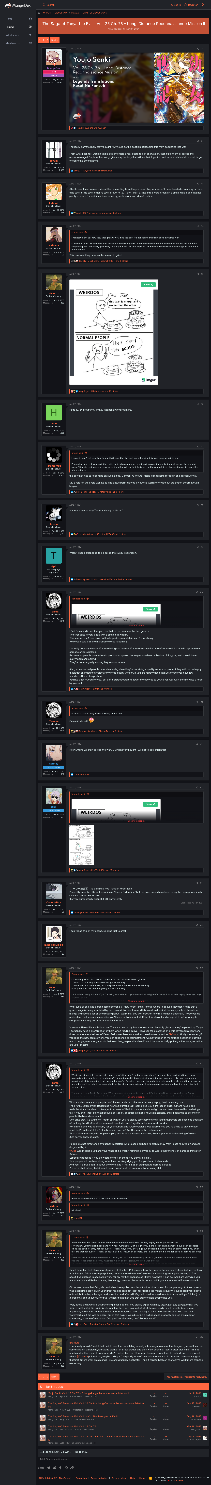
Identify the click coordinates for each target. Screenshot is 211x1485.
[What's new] (202, 5)
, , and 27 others (98, 870)
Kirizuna (54, 245)
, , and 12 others (102, 534)
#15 (202, 925)
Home (9, 18)
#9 (202, 547)
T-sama (54, 611)
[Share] (198, 49)
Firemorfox (54, 465)
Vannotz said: (78, 598)
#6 (202, 404)
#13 (202, 787)
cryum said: (77, 232)
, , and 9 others (98, 213)
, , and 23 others (98, 391)
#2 (202, 141)
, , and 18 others (95, 689)
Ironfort (197, 1396)
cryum (54, 160)
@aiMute (74, 1342)
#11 (202, 702)
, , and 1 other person (104, 579)
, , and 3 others (103, 1324)
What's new (12, 35)
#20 (202, 1337)
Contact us (81, 1478)
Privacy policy (119, 1478)
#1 (202, 48)
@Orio (172, 1034)
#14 (202, 883)
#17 (202, 1063)
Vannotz (54, 293)
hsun (54, 423)
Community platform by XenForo (182, 1478)
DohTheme (178, 1480)
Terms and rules (99, 1478)
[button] (22, 35)
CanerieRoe (53, 902)
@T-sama (82, 1356)
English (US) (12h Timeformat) (56, 1478)
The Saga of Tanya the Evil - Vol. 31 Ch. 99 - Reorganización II (83, 1416)
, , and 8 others (100, 492)
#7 (202, 446)
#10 (202, 592)
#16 (202, 968)
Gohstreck (196, 1419)
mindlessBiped (53, 944)
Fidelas (53, 203)
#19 (202, 1231)
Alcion (54, 524)
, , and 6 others (103, 261)
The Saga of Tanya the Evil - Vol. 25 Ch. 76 (72, 1426)
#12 (202, 744)
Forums (10, 27)
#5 (202, 274)
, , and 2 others (98, 1174)
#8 (202, 505)
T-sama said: (78, 974)
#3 (202, 183)
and (91, 128)
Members (11, 43)
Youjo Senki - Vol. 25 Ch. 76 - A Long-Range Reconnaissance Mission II (88, 1393)
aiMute (53, 1206)
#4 (202, 226)
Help (132, 1478)
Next (53, 40)
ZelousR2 (196, 1406)
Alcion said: (77, 708)
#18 (202, 1187)
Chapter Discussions (82, 1396)
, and (93, 170)
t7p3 (54, 566)
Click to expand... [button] (136, 625)
